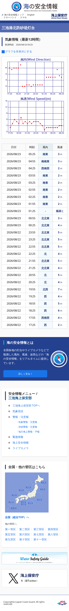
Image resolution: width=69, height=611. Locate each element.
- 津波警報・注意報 (27, 426)
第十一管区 (40, 539)
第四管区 (53, 529)
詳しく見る (24, 373)
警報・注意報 (21, 417)
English (30, 14)
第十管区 (24, 539)
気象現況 (18, 411)
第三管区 (38, 529)
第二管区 (24, 529)
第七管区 (38, 534)
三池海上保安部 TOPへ (26, 405)
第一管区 (10, 529)
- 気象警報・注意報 (27, 422)
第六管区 (24, 534)
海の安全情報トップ (14, 14)
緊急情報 (18, 437)
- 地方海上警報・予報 (28, 431)
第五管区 (10, 534)
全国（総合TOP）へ (17, 517)
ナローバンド (10, 17)
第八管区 (53, 534)
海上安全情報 (21, 442)
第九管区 (10, 539)
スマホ (23, 17)
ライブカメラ (21, 448)
